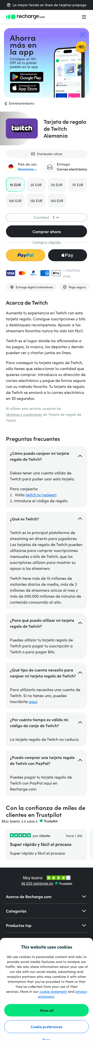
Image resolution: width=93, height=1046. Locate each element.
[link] (26, 77)
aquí (33, 701)
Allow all (47, 1010)
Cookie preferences (46, 1026)
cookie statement (53, 991)
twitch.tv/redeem (41, 494)
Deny (46, 1039)
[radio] (15, 185)
